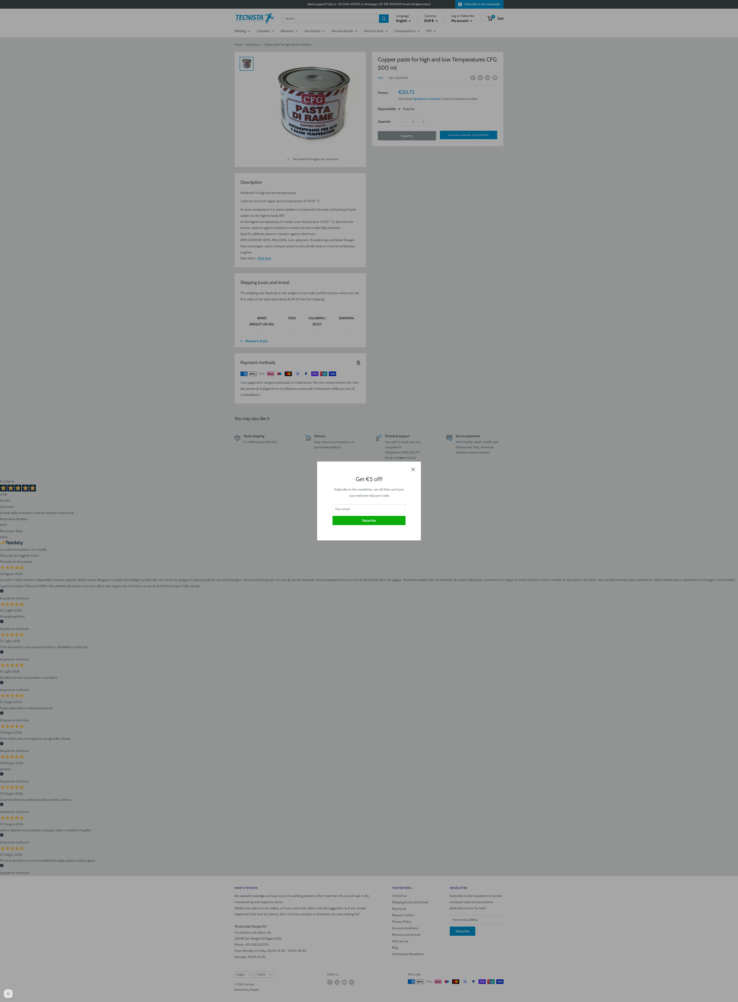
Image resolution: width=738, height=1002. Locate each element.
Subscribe (369, 520)
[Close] (413, 469)
